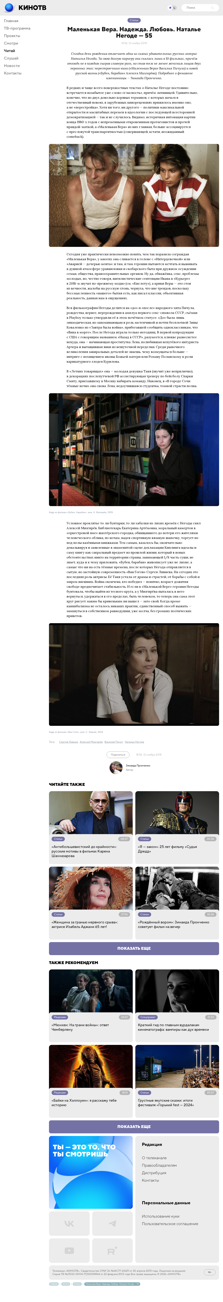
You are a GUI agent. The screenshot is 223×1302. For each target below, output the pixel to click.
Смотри (11, 43)
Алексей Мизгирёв (91, 742)
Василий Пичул (113, 742)
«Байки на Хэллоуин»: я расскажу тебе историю (84, 1102)
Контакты (13, 73)
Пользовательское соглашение (170, 1224)
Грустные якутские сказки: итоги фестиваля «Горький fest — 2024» (166, 1102)
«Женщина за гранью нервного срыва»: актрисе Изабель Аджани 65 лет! (85, 924)
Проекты (12, 36)
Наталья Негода (134, 742)
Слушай (11, 58)
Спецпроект (147, 1017)
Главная (11, 21)
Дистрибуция (154, 1173)
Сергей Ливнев (68, 742)
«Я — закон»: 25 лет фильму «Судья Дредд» (167, 849)
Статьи (134, 20)
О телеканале (154, 1158)
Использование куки (160, 1216)
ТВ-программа (17, 28)
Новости (12, 66)
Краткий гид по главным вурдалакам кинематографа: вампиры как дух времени (173, 1027)
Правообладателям (159, 1165)
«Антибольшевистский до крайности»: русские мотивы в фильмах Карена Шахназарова (84, 851)
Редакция (152, 1144)
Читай (9, 51)
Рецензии (60, 1017)
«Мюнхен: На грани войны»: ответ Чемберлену (80, 1027)
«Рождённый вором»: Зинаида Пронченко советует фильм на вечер (173, 924)
